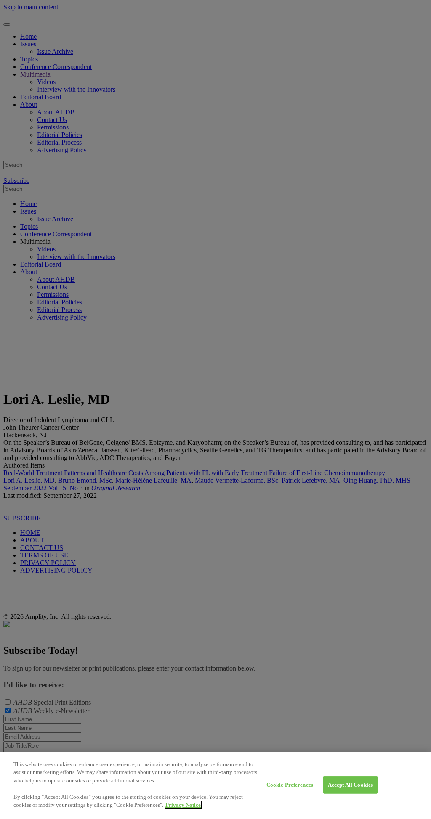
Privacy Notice (183, 805)
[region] (215, 785)
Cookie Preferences (289, 785)
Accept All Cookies (350, 785)
